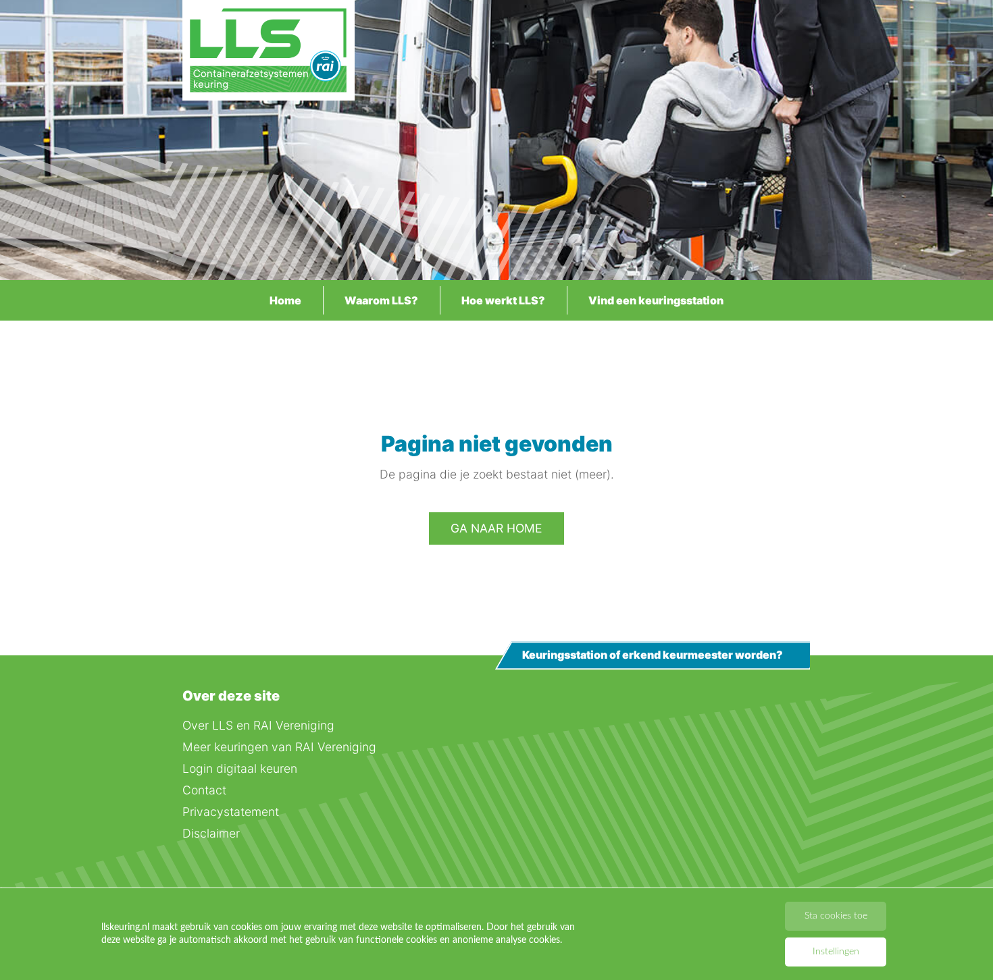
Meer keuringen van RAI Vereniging (279, 747)
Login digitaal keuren (239, 768)
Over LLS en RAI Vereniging (258, 725)
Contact (204, 790)
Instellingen (836, 951)
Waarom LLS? (381, 300)
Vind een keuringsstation (655, 300)
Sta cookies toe (836, 916)
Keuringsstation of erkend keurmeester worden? (652, 655)
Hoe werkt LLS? (503, 300)
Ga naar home (496, 528)
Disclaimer (211, 833)
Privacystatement (230, 812)
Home (285, 300)
